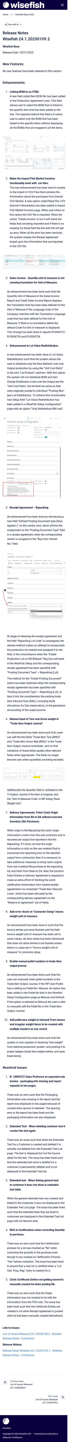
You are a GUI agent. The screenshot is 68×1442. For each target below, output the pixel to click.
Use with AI (13, 24)
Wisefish (7, 1428)
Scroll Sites (51, 1434)
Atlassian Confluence (12, 1437)
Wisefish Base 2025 (24, 14)
